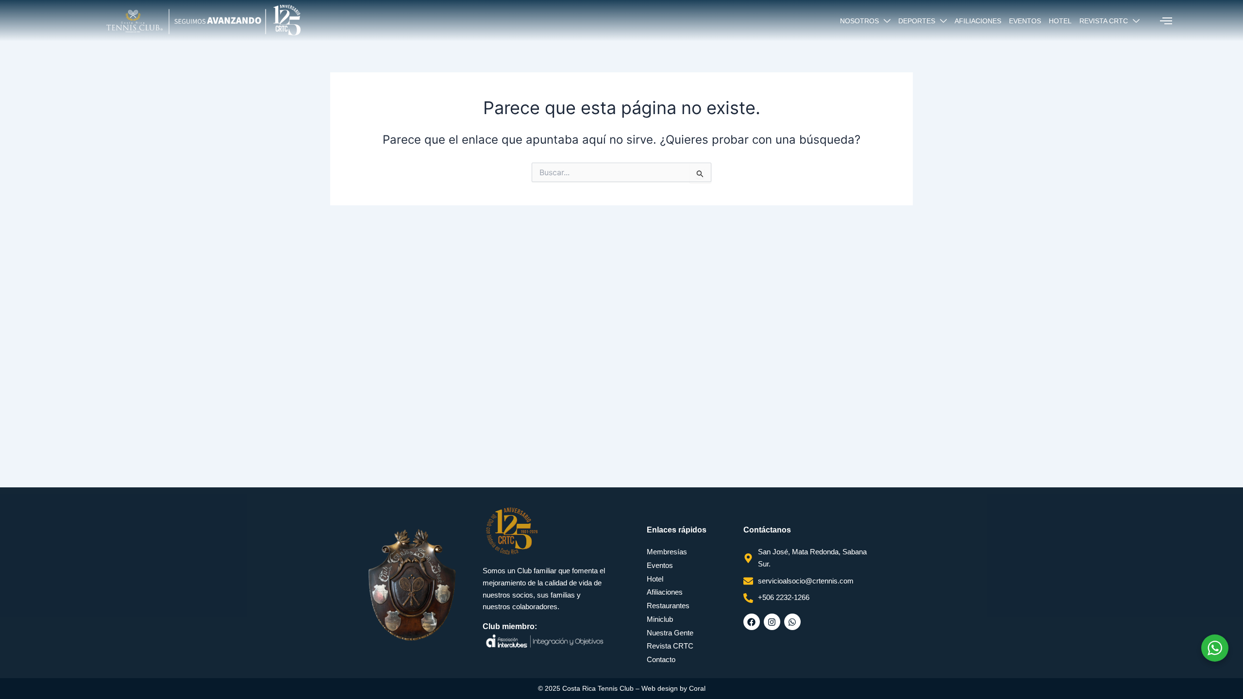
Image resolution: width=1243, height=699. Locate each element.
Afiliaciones (978, 21)
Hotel (1060, 21)
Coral (697, 688)
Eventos (1025, 21)
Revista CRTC (1103, 21)
